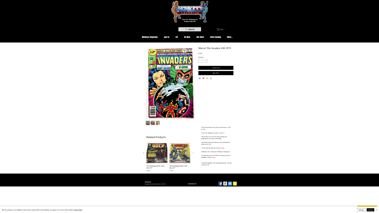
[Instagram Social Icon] (225, 183)
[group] (168, 157)
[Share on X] (211, 78)
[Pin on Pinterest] (203, 78)
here (223, 148)
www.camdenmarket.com (178, 180)
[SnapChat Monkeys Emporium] (235, 183)
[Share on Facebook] (199, 78)
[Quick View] (156, 152)
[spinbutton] (203, 61)
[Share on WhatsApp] (207, 78)
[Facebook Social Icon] (220, 183)
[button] (221, 29)
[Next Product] (193, 153)
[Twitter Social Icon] (230, 183)
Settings (361, 210)
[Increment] (206, 61)
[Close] (376, 209)
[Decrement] (200, 61)
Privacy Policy (78, 210)
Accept (370, 210)
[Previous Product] (143, 153)
